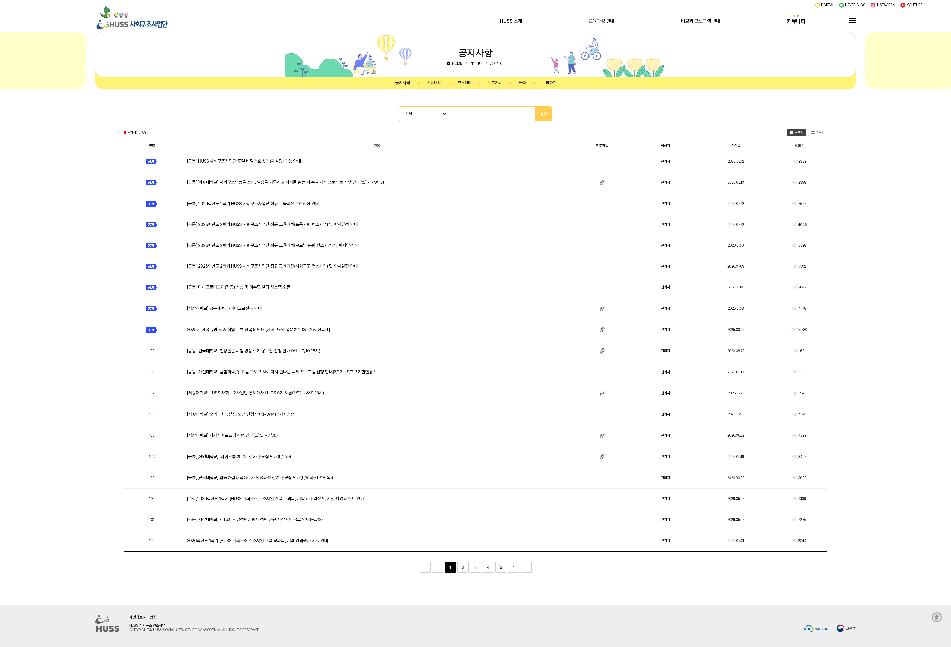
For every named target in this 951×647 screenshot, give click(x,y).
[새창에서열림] (816, 628)
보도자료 (495, 82)
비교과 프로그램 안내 (700, 21)
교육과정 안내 (601, 21)
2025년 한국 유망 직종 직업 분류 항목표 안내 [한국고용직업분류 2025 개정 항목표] (258, 329)
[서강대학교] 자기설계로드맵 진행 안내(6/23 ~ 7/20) (232, 435)
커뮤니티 (796, 21)
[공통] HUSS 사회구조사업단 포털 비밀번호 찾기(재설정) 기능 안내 (244, 161)
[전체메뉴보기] (852, 20)
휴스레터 (465, 82)
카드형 (820, 132)
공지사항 (403, 82)
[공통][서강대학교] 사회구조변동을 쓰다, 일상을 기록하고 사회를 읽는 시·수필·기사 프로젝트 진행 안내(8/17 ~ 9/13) (285, 182)
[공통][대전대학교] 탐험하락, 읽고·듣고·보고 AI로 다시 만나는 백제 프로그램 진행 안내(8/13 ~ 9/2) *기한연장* (281, 371)
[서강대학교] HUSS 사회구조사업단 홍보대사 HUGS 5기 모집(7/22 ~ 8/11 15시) (255, 392)
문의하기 (549, 82)
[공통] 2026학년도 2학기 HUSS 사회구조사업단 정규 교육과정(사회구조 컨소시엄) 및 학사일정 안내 (272, 266)
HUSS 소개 (511, 21)
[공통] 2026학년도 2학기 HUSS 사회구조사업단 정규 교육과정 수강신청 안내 (253, 203)
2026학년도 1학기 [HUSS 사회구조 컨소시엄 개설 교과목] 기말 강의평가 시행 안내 (257, 540)
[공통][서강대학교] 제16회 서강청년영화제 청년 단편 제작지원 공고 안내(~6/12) (255, 519)
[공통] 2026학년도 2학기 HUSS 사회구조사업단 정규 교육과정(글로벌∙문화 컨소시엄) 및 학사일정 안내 (274, 245)
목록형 (798, 132)
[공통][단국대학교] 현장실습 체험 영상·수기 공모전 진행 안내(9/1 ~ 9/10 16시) (253, 350)
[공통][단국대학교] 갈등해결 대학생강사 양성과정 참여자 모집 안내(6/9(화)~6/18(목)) (260, 477)
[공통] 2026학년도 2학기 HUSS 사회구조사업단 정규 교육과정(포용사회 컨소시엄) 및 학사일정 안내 (272, 224)
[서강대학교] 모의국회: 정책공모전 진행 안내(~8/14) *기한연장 (240, 414)
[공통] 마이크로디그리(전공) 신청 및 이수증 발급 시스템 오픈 (238, 287)
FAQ (522, 82)
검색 (543, 114)
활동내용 (434, 82)
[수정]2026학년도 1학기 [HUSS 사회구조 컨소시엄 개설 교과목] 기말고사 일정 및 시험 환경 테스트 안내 (275, 498)
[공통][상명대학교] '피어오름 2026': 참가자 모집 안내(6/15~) (239, 456)
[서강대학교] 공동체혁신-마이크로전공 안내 (224, 308)
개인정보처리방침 (143, 617)
